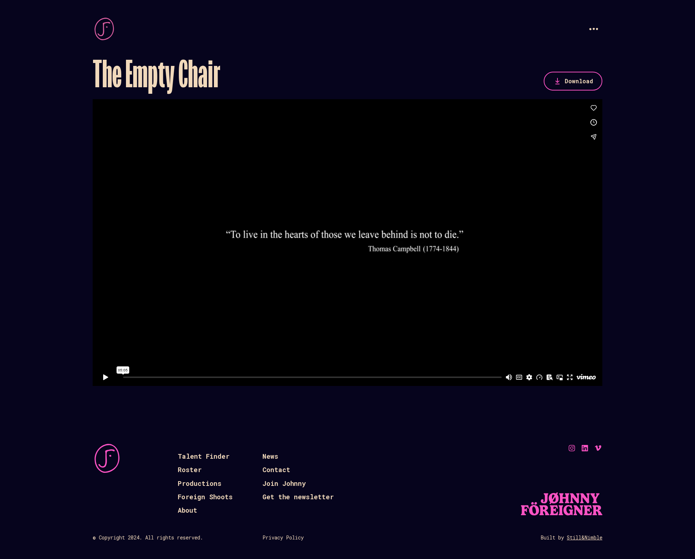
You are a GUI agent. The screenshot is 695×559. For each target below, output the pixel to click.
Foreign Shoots (205, 496)
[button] (593, 29)
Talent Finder (203, 456)
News (270, 456)
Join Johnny (284, 483)
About (187, 510)
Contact (276, 469)
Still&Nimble (584, 537)
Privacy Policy (283, 537)
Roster (190, 469)
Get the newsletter (298, 496)
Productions (200, 483)
